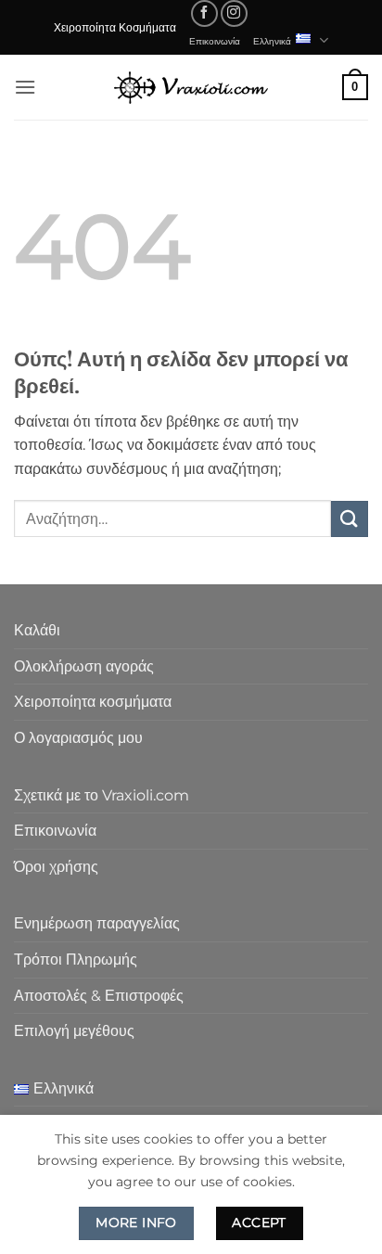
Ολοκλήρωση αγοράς (84, 666)
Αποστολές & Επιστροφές (99, 995)
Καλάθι (37, 630)
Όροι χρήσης (56, 867)
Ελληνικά (272, 40)
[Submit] (349, 519)
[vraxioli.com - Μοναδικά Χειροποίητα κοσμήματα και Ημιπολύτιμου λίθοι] (191, 87)
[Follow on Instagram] (234, 13)
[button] (25, 86)
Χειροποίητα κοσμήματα (93, 701)
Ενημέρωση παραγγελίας (97, 923)
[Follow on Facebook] (204, 13)
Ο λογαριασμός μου (78, 738)
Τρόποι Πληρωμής (75, 959)
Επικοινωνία (214, 40)
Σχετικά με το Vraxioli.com (101, 795)
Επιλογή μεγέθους (74, 1031)
